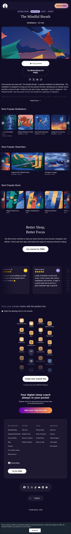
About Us (52, 430)
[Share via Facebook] (29, 79)
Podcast (10, 446)
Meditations (35, 11)
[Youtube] (39, 487)
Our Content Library (14, 450)
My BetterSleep (12, 430)
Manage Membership (14, 434)
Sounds (50, 11)
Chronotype (53, 442)
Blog (9, 442)
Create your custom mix (35, 379)
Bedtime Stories (23, 11)
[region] (35, 528)
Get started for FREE (35, 249)
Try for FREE (61, 6)
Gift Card (24, 430)
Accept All (35, 530)
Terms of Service (41, 434)
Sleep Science (12, 454)
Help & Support (54, 438)
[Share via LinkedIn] (37, 79)
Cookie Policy (40, 438)
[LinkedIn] (43, 487)
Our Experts (53, 446)
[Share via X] (33, 79)
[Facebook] (24, 487)
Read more (34, 101)
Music (44, 11)
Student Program (27, 442)
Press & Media (12, 438)
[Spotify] (46, 487)
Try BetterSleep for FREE (35, 71)
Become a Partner (27, 438)
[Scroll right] (68, 123)
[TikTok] (35, 487)
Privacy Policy (40, 430)
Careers (52, 434)
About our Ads (40, 442)
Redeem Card (26, 434)
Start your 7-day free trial (35, 410)
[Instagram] (32, 487)
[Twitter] (28, 487)
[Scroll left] (2, 123)
